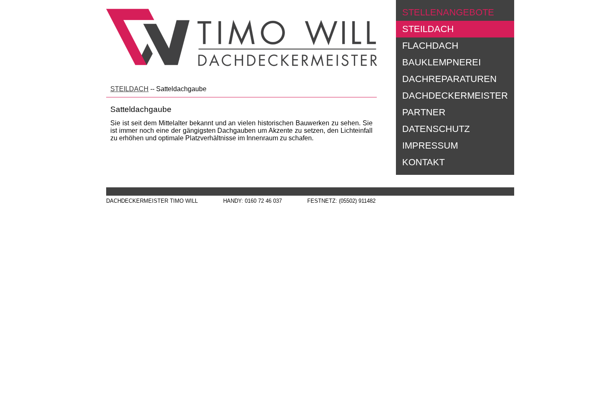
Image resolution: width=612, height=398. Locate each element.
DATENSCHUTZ (436, 129)
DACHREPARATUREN (449, 79)
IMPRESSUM (430, 145)
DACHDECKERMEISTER (455, 95)
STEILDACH (428, 29)
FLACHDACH (430, 45)
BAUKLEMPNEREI (441, 62)
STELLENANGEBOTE (448, 12)
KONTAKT (423, 162)
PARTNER (423, 112)
